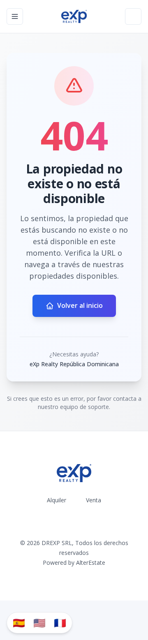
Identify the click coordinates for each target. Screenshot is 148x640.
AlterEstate (90, 562)
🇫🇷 (60, 622)
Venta (93, 500)
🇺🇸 (39, 622)
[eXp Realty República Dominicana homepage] (74, 16)
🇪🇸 (19, 622)
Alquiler (56, 500)
